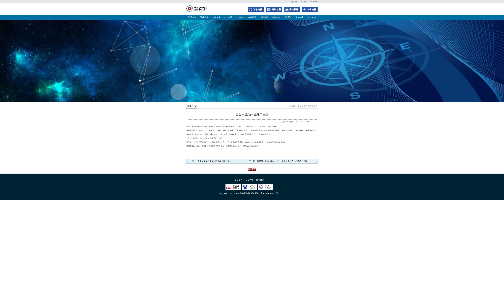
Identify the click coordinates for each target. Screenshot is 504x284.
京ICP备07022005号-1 (270, 193)
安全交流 (228, 17)
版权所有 (255, 193)
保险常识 (276, 17)
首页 (293, 106)
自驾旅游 (264, 17)
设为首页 (304, 2)
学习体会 (240, 17)
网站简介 (238, 180)
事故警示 (252, 17)
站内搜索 (294, 2)
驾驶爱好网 (245, 193)
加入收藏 (314, 2)
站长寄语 (249, 180)
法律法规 (204, 17)
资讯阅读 (192, 17)
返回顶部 (252, 169)
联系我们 (260, 180)
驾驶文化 (216, 17)
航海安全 (312, 106)
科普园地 (288, 17)
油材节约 (311, 17)
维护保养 (299, 17)
